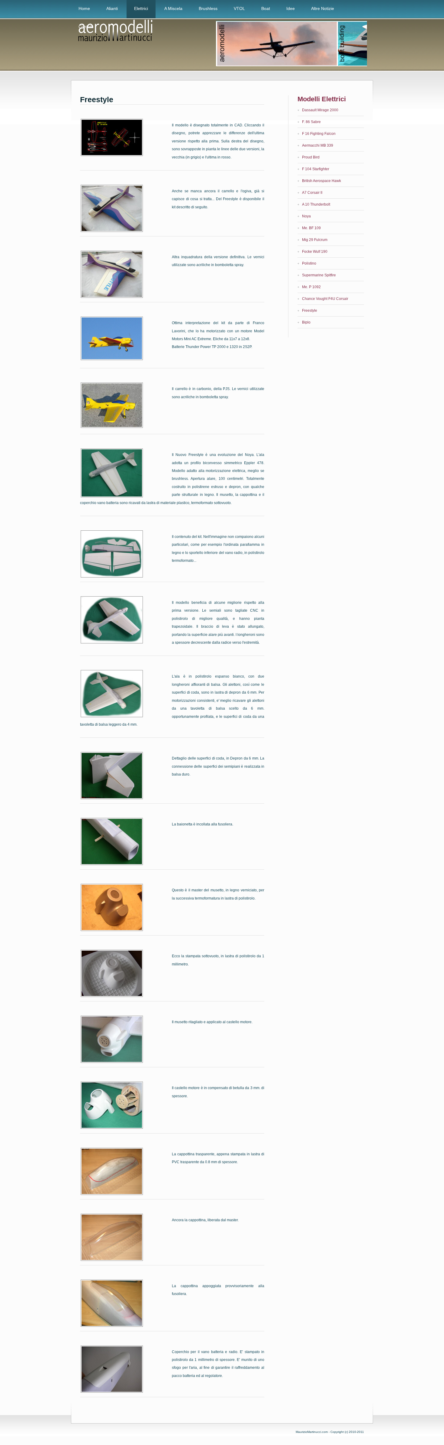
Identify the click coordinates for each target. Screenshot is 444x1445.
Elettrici (141, 8)
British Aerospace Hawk (321, 181)
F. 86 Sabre (311, 122)
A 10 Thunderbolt (316, 204)
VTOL (239, 8)
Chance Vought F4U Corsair (325, 299)
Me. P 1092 (311, 287)
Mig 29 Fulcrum (314, 240)
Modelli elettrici (322, 99)
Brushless (208, 8)
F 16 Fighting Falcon (319, 134)
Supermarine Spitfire (319, 275)
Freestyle (96, 99)
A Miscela (173, 8)
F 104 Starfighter (315, 169)
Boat (265, 8)
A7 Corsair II (312, 192)
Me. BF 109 (311, 228)
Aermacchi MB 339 (317, 145)
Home (84, 8)
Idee (290, 8)
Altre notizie (322, 8)
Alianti (112, 8)
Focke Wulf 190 (314, 251)
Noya (306, 216)
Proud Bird (311, 157)
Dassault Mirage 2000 (320, 110)
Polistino (309, 263)
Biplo (306, 322)
